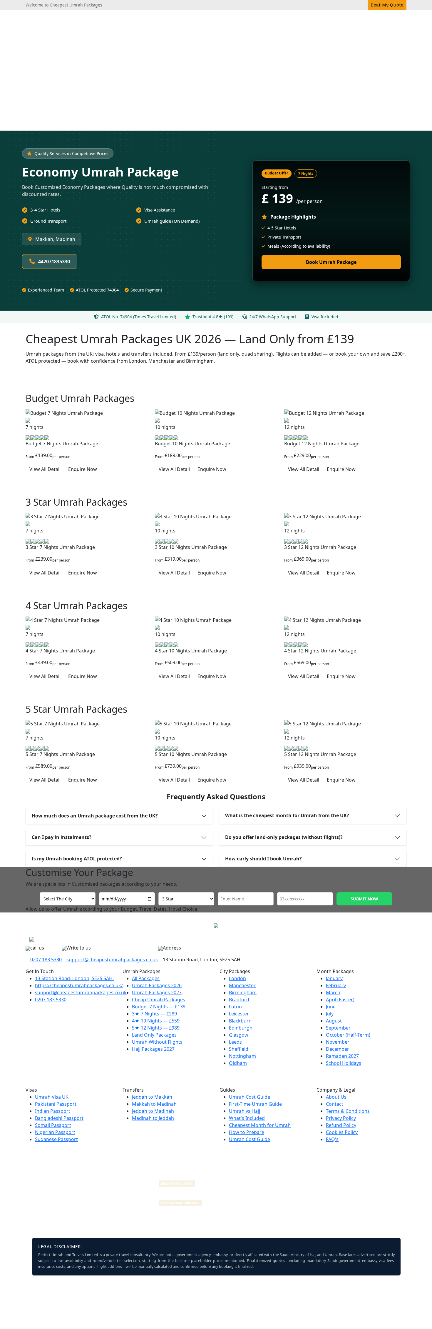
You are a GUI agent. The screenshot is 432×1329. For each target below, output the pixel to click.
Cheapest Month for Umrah (260, 1125)
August (334, 1020)
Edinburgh (240, 1028)
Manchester (242, 985)
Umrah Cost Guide (249, 1097)
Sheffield (238, 1049)
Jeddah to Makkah (152, 1097)
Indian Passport (52, 1111)
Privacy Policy (341, 1118)
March (333, 992)
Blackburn (240, 1020)
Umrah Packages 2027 (157, 992)
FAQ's (332, 1139)
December (337, 1049)
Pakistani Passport (55, 1104)
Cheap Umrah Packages (158, 999)
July (330, 1013)
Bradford (239, 999)
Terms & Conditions (348, 1111)
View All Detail (45, 469)
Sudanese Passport (56, 1139)
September (338, 1028)
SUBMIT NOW (364, 899)
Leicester (239, 1013)
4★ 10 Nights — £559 (156, 1020)
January (334, 978)
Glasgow (238, 1035)
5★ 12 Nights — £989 (156, 1028)
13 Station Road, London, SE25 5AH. (74, 978)
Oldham (238, 1063)
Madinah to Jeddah (153, 1118)
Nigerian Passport (55, 1132)
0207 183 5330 (46, 959)
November (337, 1042)
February (336, 985)
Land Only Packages (154, 1035)
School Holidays (343, 1063)
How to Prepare (246, 1132)
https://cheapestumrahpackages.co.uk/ (79, 985)
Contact (334, 1104)
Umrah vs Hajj (244, 1111)
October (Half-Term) (348, 1035)
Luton (235, 1006)
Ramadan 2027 (342, 1056)
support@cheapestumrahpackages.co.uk (112, 959)
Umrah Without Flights (157, 1042)
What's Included (247, 1118)
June (331, 1006)
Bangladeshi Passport (59, 1118)
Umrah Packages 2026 (157, 985)
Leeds (235, 1042)
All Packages (146, 978)
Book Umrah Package (331, 262)
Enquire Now (82, 469)
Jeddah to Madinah (153, 1111)
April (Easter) (340, 999)
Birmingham (243, 992)
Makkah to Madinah (154, 1104)
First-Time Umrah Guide (255, 1104)
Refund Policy (341, 1125)
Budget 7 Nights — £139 (158, 1006)
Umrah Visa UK (51, 1097)
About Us (336, 1097)
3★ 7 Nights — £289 (154, 1013)
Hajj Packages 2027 (153, 1049)
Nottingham (242, 1056)
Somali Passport (53, 1125)
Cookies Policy (342, 1132)
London (237, 978)
